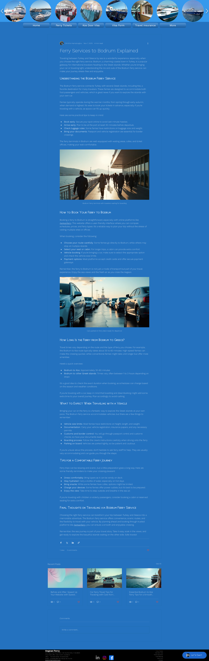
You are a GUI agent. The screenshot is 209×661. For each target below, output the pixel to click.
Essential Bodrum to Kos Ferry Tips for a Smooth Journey (141, 593)
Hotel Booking (159, 656)
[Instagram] (104, 657)
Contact (161, 660)
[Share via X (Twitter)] (67, 543)
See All (158, 564)
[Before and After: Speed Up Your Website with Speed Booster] (65, 578)
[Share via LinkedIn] (73, 543)
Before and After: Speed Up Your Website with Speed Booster (64, 593)
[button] (15, 11)
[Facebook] (111, 657)
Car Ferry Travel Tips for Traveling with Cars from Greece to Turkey (101, 593)
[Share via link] (79, 543)
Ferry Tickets (159, 651)
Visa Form (160, 658)
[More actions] (147, 43)
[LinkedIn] (97, 657)
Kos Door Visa (159, 653)
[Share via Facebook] (61, 543)
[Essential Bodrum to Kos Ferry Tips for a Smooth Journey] (143, 578)
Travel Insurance (158, 654)
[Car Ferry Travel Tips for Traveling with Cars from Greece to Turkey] (104, 578)
